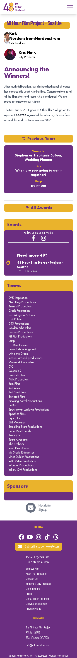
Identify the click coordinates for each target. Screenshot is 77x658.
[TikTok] (47, 537)
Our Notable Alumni (37, 562)
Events (14, 224)
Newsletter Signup (44, 508)
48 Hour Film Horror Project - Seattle (40, 265)
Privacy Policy (33, 609)
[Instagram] (43, 238)
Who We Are (32, 568)
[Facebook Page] (33, 238)
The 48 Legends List (37, 557)
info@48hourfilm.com (37, 645)
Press (29, 594)
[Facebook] (21, 537)
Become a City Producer (38, 583)
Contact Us (32, 578)
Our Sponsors (33, 588)
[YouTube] (30, 537)
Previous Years (41, 138)
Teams (14, 285)
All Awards (41, 207)
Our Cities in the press (37, 599)
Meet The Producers (36, 573)
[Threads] (56, 537)
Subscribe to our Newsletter (42, 546)
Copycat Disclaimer (36, 604)
